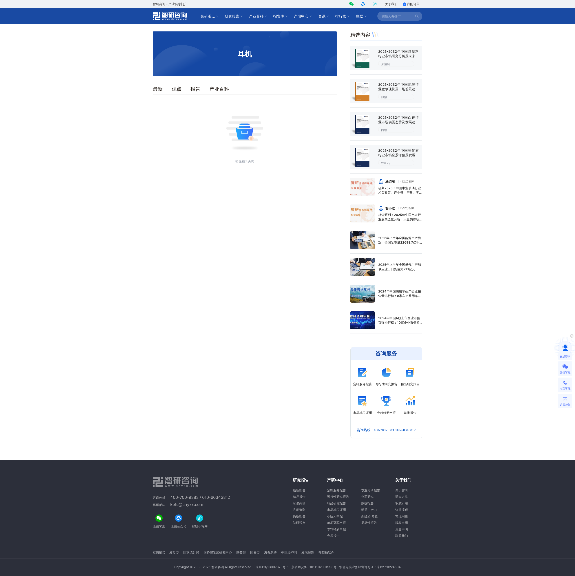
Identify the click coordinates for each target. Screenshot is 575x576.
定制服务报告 (336, 490)
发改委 (174, 552)
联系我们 (401, 536)
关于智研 (401, 490)
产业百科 (256, 16)
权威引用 (401, 503)
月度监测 (299, 510)
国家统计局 (191, 552)
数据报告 (367, 503)
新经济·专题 (369, 516)
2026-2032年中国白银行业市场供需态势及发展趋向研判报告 (398, 122)
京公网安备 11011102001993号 (313, 567)
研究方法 (401, 497)
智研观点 (208, 16)
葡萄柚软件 (326, 552)
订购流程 (401, 510)
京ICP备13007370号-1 (272, 567)
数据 (359, 16)
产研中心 (301, 16)
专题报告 (333, 536)
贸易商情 (299, 503)
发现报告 (307, 552)
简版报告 (299, 516)
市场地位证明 (336, 510)
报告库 (278, 16)
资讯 (321, 16)
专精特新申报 (336, 529)
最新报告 (299, 490)
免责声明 (401, 529)
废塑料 (385, 64)
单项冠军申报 (336, 523)
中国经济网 (289, 552)
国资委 (255, 552)
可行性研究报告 (338, 497)
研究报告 (232, 16)
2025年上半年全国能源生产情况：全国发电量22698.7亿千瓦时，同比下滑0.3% (399, 242)
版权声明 (401, 523)
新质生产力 (369, 510)
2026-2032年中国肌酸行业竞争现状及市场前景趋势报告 (398, 89)
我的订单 (413, 4)
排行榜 (340, 16)
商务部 (241, 552)
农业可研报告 (370, 490)
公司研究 (367, 497)
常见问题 (401, 516)
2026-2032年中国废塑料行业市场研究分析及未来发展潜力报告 (398, 56)
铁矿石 (385, 163)
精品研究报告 (336, 503)
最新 (158, 89)
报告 (195, 89)
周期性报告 (369, 523)
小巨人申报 (335, 516)
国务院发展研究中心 (217, 552)
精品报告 (299, 497)
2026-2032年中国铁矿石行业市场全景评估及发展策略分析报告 (398, 155)
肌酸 (384, 97)
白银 (384, 130)
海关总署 (270, 552)
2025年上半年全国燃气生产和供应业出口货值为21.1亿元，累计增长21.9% (400, 269)
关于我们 (391, 4)
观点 (176, 89)
